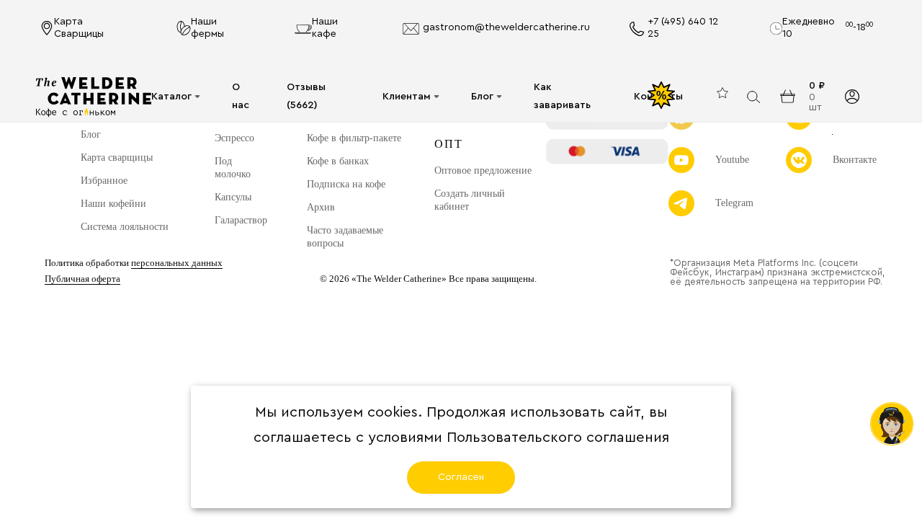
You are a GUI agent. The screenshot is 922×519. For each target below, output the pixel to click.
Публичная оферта (82, 278)
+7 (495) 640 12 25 (683, 28)
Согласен (461, 477)
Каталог (171, 97)
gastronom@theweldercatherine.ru (506, 27)
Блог (482, 97)
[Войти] (852, 96)
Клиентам (406, 97)
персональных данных (177, 262)
